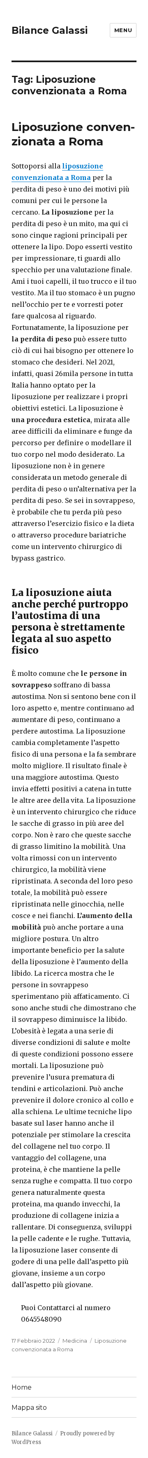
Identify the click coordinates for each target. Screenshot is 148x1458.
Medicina (74, 1340)
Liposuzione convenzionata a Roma (73, 134)
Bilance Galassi (50, 30)
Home (22, 1387)
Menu (123, 30)
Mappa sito (29, 1407)
